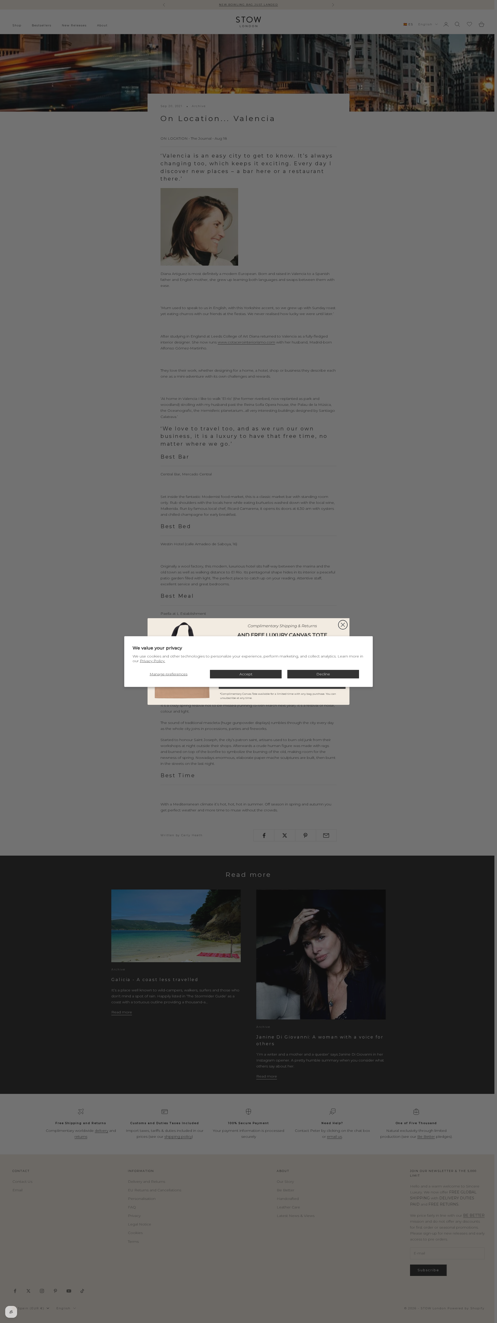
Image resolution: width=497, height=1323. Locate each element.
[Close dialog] (342, 624)
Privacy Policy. (152, 661)
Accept (245, 674)
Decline (323, 674)
